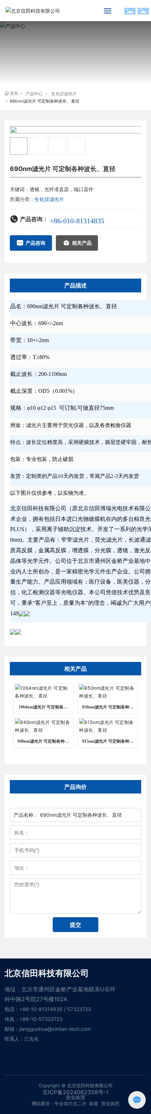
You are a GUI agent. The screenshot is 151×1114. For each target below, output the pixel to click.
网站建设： (43, 1103)
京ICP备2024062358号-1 (75, 1092)
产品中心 (34, 93)
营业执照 (110, 1103)
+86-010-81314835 (77, 221)
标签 (93, 1103)
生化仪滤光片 (64, 93)
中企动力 (63, 1103)
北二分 (79, 1103)
